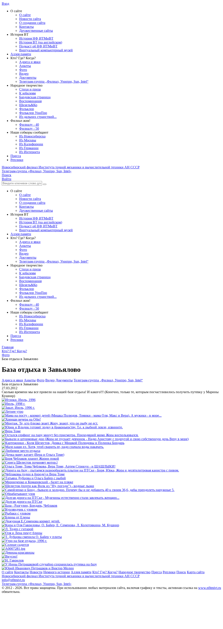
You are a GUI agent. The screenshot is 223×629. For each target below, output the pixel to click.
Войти (6, 179)
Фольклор (26, 109)
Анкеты (25, 66)
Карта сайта (195, 572)
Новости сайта (30, 19)
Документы (27, 77)
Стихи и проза (30, 89)
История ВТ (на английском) (40, 42)
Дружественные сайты (36, 30)
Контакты (26, 27)
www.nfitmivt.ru (209, 588)
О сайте (25, 15)
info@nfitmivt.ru (13, 580)
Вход (5, 3)
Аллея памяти (20, 54)
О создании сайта (32, 23)
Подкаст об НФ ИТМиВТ (38, 46)
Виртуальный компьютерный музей (46, 50)
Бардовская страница (35, 97)
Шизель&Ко (28, 105)
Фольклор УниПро (33, 113)
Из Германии (29, 148)
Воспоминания (30, 101)
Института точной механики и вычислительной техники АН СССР (71, 167)
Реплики (16, 160)
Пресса (15, 156)
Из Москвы (27, 140)
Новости (36, 572)
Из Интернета (29, 152)
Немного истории (56, 572)
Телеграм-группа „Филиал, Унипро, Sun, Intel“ (53, 81)
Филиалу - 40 (29, 124)
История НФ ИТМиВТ (36, 38)
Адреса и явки (30, 62)
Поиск (181, 572)
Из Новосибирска (32, 136)
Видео (24, 73)
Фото (23, 70)
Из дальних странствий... (38, 117)
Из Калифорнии (31, 144)
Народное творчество (134, 572)
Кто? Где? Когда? (105, 572)
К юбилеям (27, 93)
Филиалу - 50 (29, 128)
